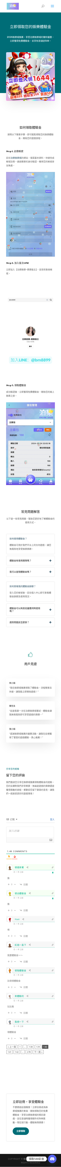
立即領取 (20, 1131)
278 (29, 1051)
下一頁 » (38, 1051)
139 (38, 1046)
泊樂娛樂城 (15, 157)
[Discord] (52, 1159)
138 (31, 1046)
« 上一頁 (12, 1046)
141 (9, 1051)
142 (17, 1051)
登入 (51, 819)
